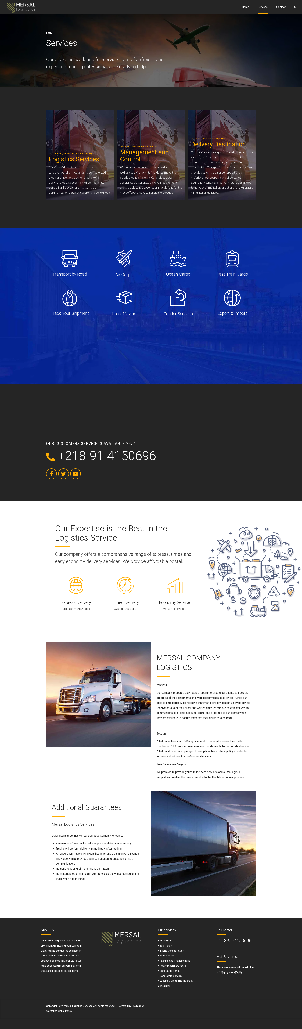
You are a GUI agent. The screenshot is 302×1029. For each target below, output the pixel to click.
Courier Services (178, 313)
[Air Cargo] (124, 259)
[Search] (295, 7)
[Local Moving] (124, 298)
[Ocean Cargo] (178, 259)
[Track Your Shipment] (69, 298)
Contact (281, 7)
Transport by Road (69, 274)
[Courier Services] (178, 298)
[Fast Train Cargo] (232, 259)
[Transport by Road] (69, 259)
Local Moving (124, 313)
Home (245, 7)
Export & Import (232, 313)
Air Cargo (124, 274)
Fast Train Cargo (232, 274)
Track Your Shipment (70, 313)
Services (263, 7)
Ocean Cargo (178, 274)
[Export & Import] (232, 298)
